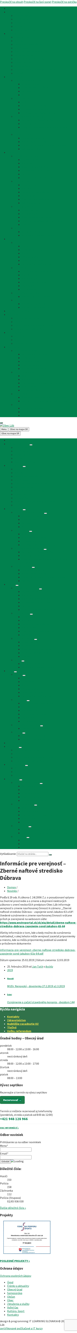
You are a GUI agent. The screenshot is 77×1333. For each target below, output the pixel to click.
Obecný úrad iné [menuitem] (24, 206)
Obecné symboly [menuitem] (31, 249)
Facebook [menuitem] (20, 404)
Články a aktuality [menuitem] (18, 12)
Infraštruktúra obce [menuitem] (26, 156)
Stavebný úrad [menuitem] (23, 22)
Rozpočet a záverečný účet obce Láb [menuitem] (43, 120)
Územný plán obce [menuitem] (32, 123)
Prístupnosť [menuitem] (28, 386)
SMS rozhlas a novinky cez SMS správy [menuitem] (44, 401)
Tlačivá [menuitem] (18, 73)
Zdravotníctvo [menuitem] (30, 159)
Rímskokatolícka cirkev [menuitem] (35, 170)
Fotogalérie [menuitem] (28, 289)
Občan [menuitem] (11, 152)
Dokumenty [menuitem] (21, 98)
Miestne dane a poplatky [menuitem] (29, 59)
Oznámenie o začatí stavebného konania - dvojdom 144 (40, 1002)
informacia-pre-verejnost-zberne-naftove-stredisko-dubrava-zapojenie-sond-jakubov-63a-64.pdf (38, 951)
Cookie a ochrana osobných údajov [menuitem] (42, 383)
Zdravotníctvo (16, 1020)
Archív (49, 966)
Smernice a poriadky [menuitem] (33, 105)
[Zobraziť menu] (31, 444)
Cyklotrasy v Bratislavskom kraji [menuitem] (34, 325)
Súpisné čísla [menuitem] (22, 66)
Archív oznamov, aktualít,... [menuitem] (37, 307)
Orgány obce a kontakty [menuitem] (29, 80)
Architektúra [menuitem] (29, 278)
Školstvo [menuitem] (26, 163)
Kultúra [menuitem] (19, 336)
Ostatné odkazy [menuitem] (24, 372)
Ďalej (9, 994)
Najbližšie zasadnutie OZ (23, 1024)
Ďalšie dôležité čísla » (13, 1208)
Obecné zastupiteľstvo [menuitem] (35, 87)
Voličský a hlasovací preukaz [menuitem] (38, 235)
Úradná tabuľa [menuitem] (23, 15)
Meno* (4, 1145)
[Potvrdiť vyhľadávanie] (50, 854)
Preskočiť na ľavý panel (37, 2)
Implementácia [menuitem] (30, 390)
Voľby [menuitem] (17, 228)
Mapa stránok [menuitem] (29, 379)
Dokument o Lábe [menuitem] (32, 260)
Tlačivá (11, 1027)
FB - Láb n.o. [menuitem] (28, 415)
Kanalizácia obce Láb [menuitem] (34, 141)
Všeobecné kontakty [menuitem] (26, 350)
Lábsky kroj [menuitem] (28, 285)
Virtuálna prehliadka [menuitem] (33, 368)
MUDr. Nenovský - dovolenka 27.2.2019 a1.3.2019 (36, 986)
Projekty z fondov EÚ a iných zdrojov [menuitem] (43, 145)
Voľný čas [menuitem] (12, 314)
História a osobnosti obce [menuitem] (37, 271)
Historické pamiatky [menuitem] (33, 282)
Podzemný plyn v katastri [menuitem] (37, 296)
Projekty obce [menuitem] (22, 134)
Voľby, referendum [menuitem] (32, 231)
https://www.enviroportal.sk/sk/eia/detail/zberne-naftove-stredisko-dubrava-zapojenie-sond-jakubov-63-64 (38, 924)
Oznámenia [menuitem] (21, 19)
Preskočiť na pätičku (64, 2)
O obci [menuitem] (18, 242)
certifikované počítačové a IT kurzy (21, 1328)
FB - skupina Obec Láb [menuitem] (34, 412)
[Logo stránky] (7, 425)
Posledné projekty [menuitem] (32, 138)
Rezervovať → (12, 1100)
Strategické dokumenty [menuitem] (28, 116)
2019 (10, 970)
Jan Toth (37, 966)
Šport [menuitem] (17, 339)
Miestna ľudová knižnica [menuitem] (35, 167)
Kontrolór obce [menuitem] (30, 95)
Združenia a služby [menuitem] (18, 311)
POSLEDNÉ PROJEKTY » (15, 1261)
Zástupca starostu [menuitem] (32, 365)
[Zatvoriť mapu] (1, 422)
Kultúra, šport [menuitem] (16, 332)
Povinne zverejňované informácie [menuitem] (34, 69)
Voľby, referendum (19, 1031)
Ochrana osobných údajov (15, 1276)
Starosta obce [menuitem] (30, 84)
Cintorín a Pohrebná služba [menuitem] (38, 177)
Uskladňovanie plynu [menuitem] (27, 293)
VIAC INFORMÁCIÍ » (9, 1127)
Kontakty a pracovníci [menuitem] (34, 354)
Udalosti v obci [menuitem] (23, 343)
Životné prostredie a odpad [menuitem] (30, 51)
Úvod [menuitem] (10, 8)
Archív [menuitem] (18, 26)
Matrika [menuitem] (19, 41)
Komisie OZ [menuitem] (28, 91)
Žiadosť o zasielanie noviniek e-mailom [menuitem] (45, 397)
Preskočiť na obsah (11, 2)
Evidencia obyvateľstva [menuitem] (28, 44)
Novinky (12, 891)
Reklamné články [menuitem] (24, 30)
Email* (4, 1153)
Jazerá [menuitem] (18, 321)
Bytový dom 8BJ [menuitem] (31, 149)
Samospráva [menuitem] (14, 77)
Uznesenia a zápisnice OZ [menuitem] (36, 109)
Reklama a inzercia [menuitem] (33, 376)
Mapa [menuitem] (24, 253)
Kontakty (13, 1016)
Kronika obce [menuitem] (29, 275)
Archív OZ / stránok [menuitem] (33, 303)
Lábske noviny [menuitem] (30, 257)
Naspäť (10, 978)
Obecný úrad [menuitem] (14, 33)
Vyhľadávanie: (8, 854)
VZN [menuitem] (24, 102)
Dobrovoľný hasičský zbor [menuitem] (37, 264)
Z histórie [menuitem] (20, 267)
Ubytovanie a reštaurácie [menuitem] (29, 329)
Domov (11, 887)
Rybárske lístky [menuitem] (23, 55)
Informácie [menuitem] (21, 394)
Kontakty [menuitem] (13, 347)
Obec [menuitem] (10, 239)
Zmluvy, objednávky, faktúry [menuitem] (38, 113)
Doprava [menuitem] (26, 174)
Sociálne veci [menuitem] (22, 48)
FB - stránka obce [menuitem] (32, 408)
